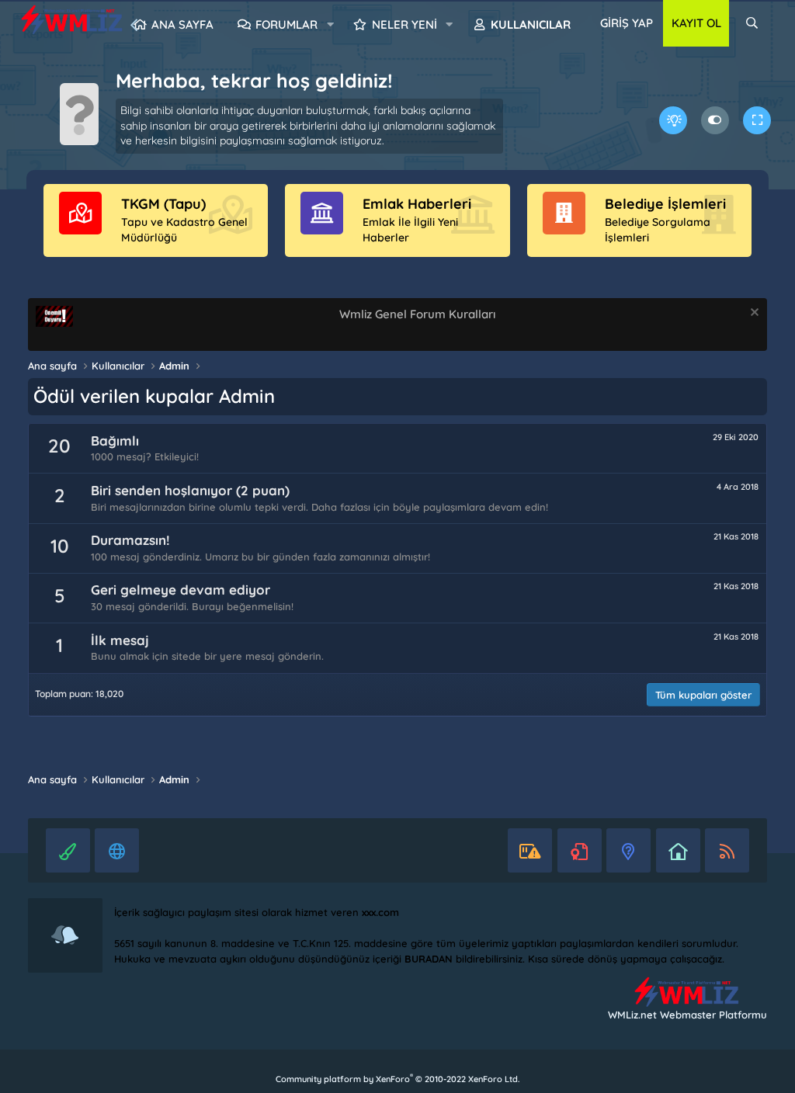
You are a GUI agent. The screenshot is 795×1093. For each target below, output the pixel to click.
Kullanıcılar (531, 24)
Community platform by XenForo (397, 1079)
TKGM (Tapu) (163, 204)
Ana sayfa (182, 24)
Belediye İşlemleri (665, 204)
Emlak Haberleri (417, 204)
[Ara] (752, 23)
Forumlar (286, 24)
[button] (330, 25)
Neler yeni (404, 24)
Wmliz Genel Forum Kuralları (417, 314)
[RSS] (727, 850)
